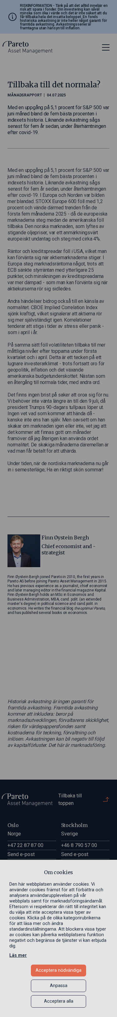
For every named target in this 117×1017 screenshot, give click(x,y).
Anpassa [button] (58, 985)
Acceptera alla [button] (58, 1001)
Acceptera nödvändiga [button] (58, 970)
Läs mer (18, 955)
